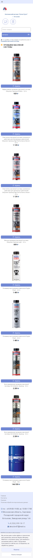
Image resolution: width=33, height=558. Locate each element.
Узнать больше (16, 554)
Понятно (16, 549)
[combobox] (16, 29)
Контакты (4, 498)
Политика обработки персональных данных (14, 502)
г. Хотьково (16, 15)
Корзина (3, 500)
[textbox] (16, 29)
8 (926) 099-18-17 (17, 523)
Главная (3, 495)
